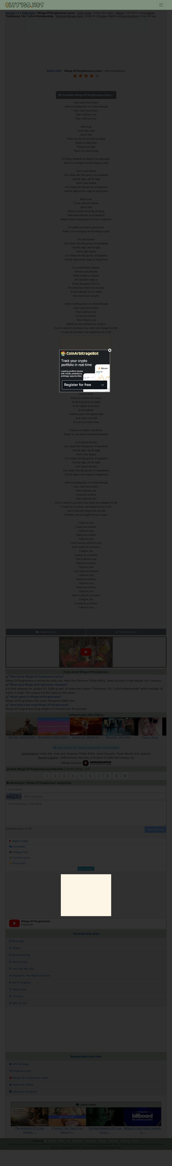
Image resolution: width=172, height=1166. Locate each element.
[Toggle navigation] (161, 5)
